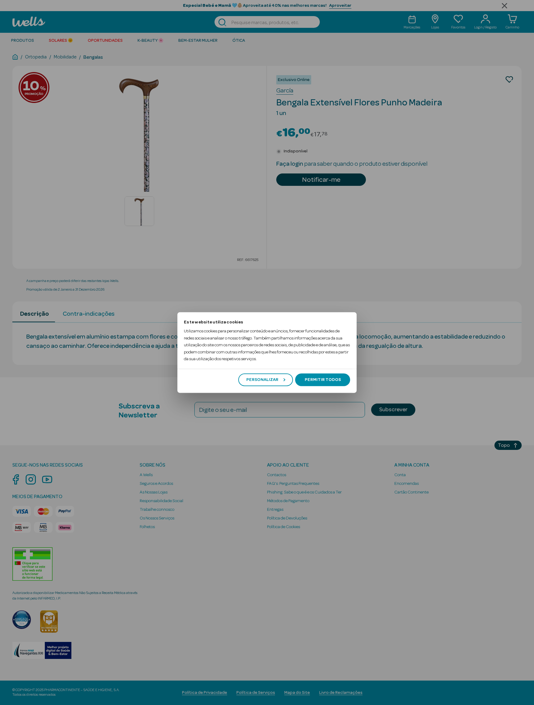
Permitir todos (323, 380)
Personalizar (262, 380)
